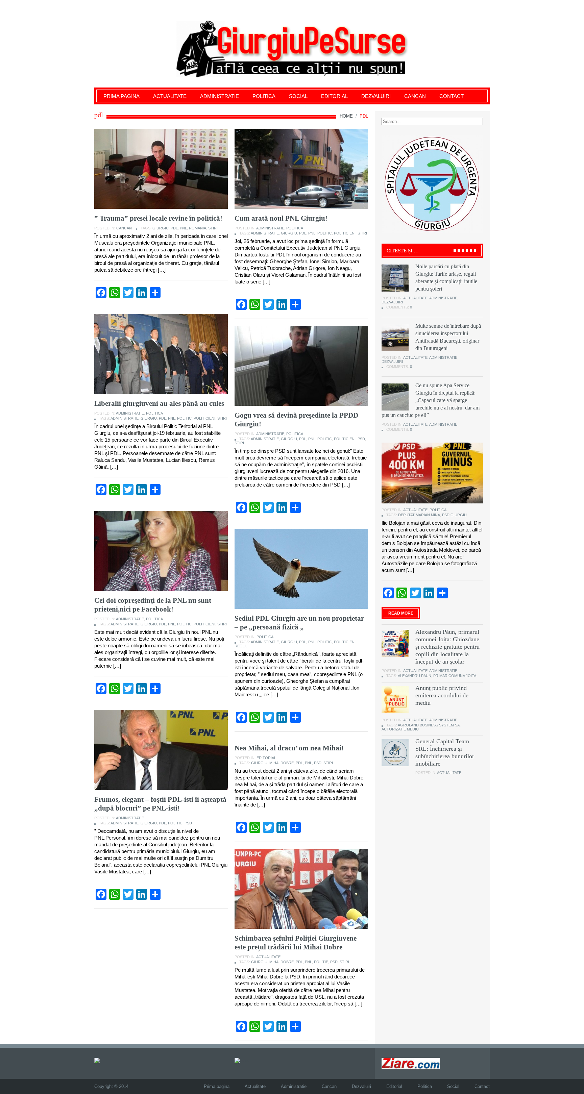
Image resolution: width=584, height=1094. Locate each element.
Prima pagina (121, 96)
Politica (263, 96)
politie (321, 962)
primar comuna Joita (454, 676)
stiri (213, 228)
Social (298, 96)
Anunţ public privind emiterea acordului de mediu (441, 695)
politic (324, 233)
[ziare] (242, 1060)
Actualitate (170, 96)
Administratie (219, 96)
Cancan (415, 96)
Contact (451, 96)
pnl (183, 228)
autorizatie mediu (400, 729)
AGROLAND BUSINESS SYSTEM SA (429, 725)
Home (346, 116)
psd (361, 439)
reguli (241, 646)
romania (197, 228)
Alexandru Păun (414, 676)
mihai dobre (281, 763)
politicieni (345, 233)
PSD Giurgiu (454, 515)
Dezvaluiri (376, 96)
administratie (265, 233)
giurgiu (160, 228)
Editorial (334, 96)
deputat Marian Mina (419, 515)
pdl (174, 228)
